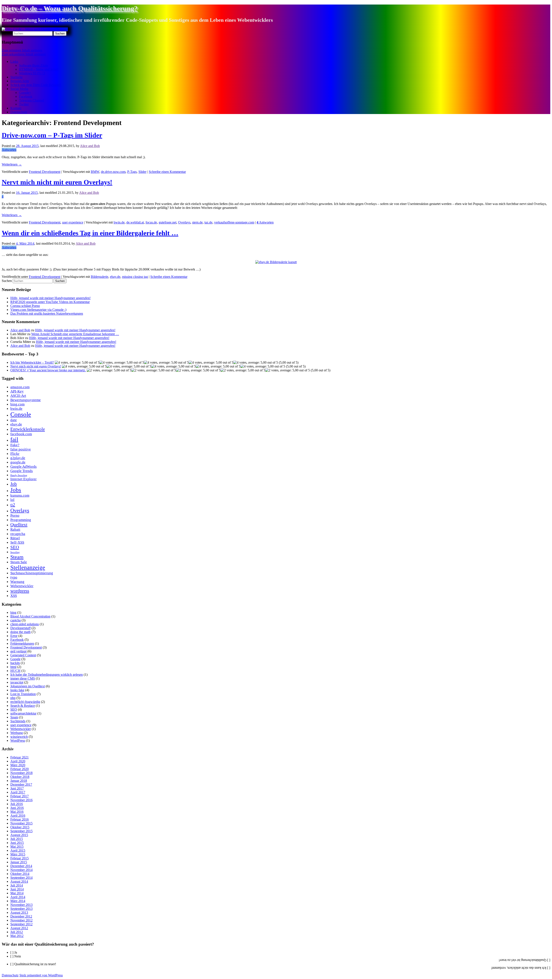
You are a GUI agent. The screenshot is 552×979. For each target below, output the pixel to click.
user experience (72, 222)
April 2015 (17, 850)
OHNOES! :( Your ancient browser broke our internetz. (48, 370)
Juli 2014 (16, 885)
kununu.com (19, 495)
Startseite (16, 77)
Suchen (7, 33)
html (13, 667)
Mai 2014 (17, 893)
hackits (15, 663)
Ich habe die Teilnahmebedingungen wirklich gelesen (46, 674)
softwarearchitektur (23, 713)
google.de (17, 462)
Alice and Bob (90, 146)
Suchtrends (17, 721)
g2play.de (17, 458)
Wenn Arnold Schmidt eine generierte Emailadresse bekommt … (75, 334)
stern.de (197, 222)
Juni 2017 (17, 788)
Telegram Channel (31, 100)
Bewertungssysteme (25, 400)
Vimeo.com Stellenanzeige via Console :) (38, 309)
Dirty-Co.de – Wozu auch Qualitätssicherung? (70, 8)
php (13, 698)
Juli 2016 (16, 804)
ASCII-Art (18, 396)
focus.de (151, 222)
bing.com (17, 404)
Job (13, 483)
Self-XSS (17, 542)
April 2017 (17, 792)
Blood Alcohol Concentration (30, 616)
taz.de (208, 222)
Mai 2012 (17, 936)
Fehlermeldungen (22, 643)
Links (14, 61)
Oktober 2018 (19, 777)
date (13, 420)
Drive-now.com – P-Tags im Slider (52, 135)
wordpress (19, 590)
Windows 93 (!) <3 (32, 73)
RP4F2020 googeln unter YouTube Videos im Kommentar (50, 302)
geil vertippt (18, 651)
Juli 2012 (16, 932)
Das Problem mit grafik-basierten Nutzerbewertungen (46, 313)
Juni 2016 (17, 808)
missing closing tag (135, 276)
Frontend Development (44, 172)
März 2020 (17, 765)
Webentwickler (21, 586)
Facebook (25, 96)
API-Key (17, 391)
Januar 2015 (18, 862)
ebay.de (115, 276)
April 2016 (17, 815)
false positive (20, 449)
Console (20, 414)
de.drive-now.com (113, 172)
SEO (14, 547)
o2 (12, 504)
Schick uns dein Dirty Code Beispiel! (35, 85)
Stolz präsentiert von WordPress (41, 975)
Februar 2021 (19, 757)
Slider (142, 172)
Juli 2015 (16, 839)
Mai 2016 (17, 811)
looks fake (17, 690)
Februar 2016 (19, 819)
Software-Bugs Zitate (33, 65)
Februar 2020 (19, 769)
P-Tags (132, 172)
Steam (17, 557)
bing (13, 612)
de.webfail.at (135, 222)
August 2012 (19, 928)
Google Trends (21, 471)
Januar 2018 (18, 780)
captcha (15, 620)
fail (14, 439)
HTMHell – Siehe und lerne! (38, 69)
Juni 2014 (17, 889)
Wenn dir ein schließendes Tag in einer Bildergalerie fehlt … (90, 233)
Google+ (25, 92)
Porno (14, 515)
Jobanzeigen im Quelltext (27, 686)
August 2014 (19, 881)
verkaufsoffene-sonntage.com (234, 222)
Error (13, 636)
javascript (16, 682)
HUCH (15, 670)
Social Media (19, 89)
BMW (95, 172)
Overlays (184, 222)
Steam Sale (18, 562)
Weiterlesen (12, 164)
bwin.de (119, 222)
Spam (14, 717)
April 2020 (17, 761)
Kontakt (15, 108)
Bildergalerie (99, 276)
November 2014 (21, 870)
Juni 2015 (17, 843)
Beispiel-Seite (19, 81)
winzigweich (19, 736)
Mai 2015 (17, 846)
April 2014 (17, 897)
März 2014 (17, 901)
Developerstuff (20, 628)
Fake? (14, 445)
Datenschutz (18, 112)
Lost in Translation (23, 694)
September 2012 (21, 924)
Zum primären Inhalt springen (22, 50)
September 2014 (21, 877)
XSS (13, 596)
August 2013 (19, 912)
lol (12, 500)
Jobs (15, 490)
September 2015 (21, 831)
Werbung (16, 733)
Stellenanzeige (27, 567)
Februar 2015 (19, 858)
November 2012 (21, 920)
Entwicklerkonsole (27, 429)
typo (13, 577)
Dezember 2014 (21, 866)
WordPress (17, 740)
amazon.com (20, 387)
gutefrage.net (167, 222)
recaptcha (17, 534)
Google (15, 659)
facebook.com (21, 434)
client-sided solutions (24, 624)
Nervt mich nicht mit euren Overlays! (57, 182)
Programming (20, 520)
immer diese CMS (22, 678)
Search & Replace (22, 705)
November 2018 (21, 773)
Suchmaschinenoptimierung (31, 573)
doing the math (20, 632)
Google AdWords (23, 466)
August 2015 (19, 835)
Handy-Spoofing (18, 475)
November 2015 (21, 823)
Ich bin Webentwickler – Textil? (32, 362)
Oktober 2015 (19, 827)
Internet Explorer (23, 479)
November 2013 (21, 905)
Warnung (17, 582)
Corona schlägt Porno (25, 306)
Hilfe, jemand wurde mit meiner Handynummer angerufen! (50, 298)
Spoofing (15, 552)
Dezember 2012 (21, 916)
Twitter (24, 104)
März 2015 (17, 854)
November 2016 (21, 800)
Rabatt (15, 529)
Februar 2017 (19, 796)
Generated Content (23, 655)
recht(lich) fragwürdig (25, 702)
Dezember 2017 (21, 784)
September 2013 (21, 908)
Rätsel (15, 538)
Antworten (265, 222)
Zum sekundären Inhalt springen (24, 54)
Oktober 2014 (19, 874)
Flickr (14, 454)
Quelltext (18, 524)
